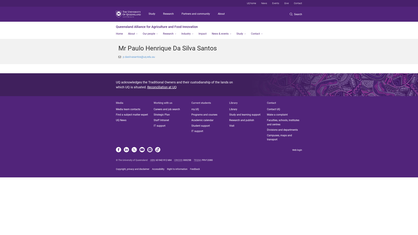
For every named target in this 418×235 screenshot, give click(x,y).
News (264, 3)
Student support (200, 125)
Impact (203, 33)
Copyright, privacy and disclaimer (132, 169)
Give (286, 3)
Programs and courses (204, 114)
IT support (159, 125)
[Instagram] (150, 150)
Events (275, 3)
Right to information (177, 169)
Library (233, 109)
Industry (186, 33)
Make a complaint (277, 114)
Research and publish (241, 120)
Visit (231, 125)
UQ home (251, 3)
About (221, 13)
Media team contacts (128, 109)
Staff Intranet (161, 120)
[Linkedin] (126, 150)
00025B (187, 160)
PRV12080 (207, 160)
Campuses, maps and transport (279, 137)
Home (119, 33)
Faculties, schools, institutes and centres (283, 122)
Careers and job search (167, 109)
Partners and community (196, 13)
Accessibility (158, 169)
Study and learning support (244, 114)
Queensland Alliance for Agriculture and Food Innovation (157, 27)
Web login (297, 150)
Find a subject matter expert (132, 114)
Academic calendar (202, 120)
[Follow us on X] (134, 150)
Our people (149, 33)
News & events (220, 33)
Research (168, 13)
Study (152, 13)
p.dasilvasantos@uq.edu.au (139, 56)
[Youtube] (142, 150)
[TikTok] (157, 150)
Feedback (195, 169)
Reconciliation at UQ (162, 87)
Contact (298, 3)
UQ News (121, 120)
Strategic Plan (162, 114)
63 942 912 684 (164, 160)
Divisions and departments (282, 129)
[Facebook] (118, 150)
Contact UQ (273, 109)
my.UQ (195, 109)
